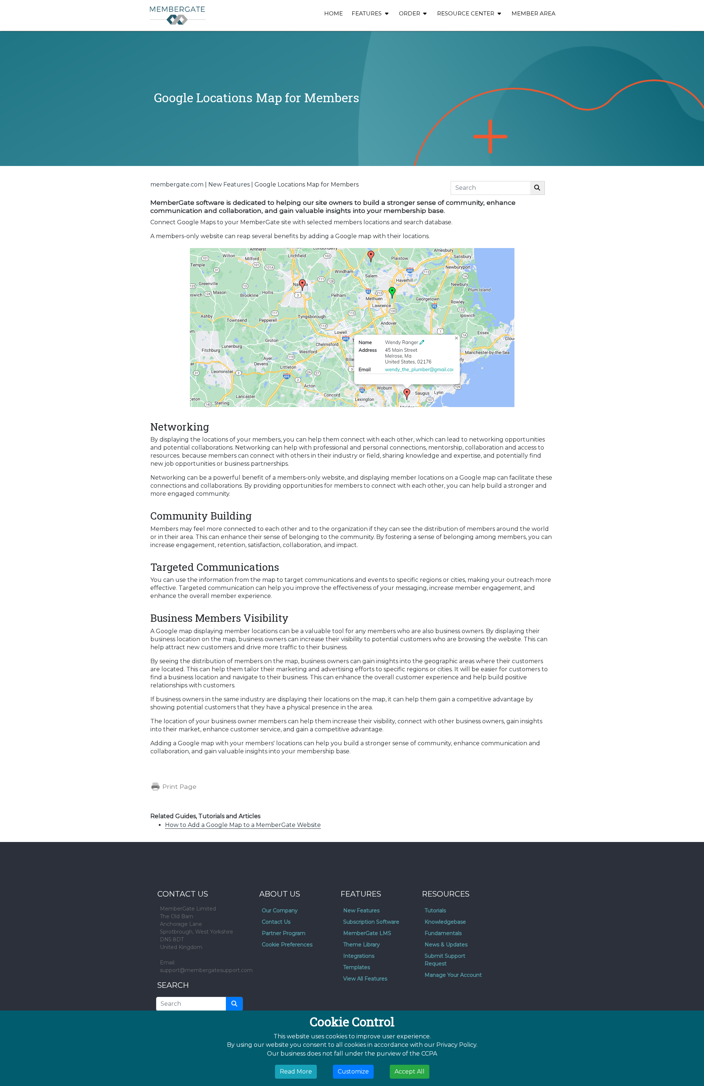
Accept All (410, 1071)
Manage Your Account (453, 975)
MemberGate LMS (367, 933)
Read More (296, 1071)
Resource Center (466, 13)
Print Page (179, 786)
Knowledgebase (445, 922)
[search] (234, 1004)
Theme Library (361, 944)
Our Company (280, 910)
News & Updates (446, 944)
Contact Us (276, 922)
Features (367, 13)
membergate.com (176, 184)
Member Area (533, 13)
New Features (229, 184)
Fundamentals (443, 933)
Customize (353, 1071)
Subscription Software (371, 922)
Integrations (358, 956)
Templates (356, 967)
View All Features (365, 978)
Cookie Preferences (287, 944)
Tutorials (435, 910)
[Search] (537, 188)
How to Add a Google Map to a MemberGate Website (243, 824)
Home (333, 13)
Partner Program (283, 933)
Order (410, 13)
